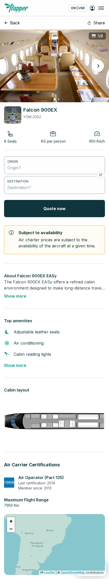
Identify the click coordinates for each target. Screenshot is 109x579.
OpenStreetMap (73, 572)
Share (99, 22)
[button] (11, 521)
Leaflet (49, 572)
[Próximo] (98, 66)
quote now (54, 208)
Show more (15, 296)
